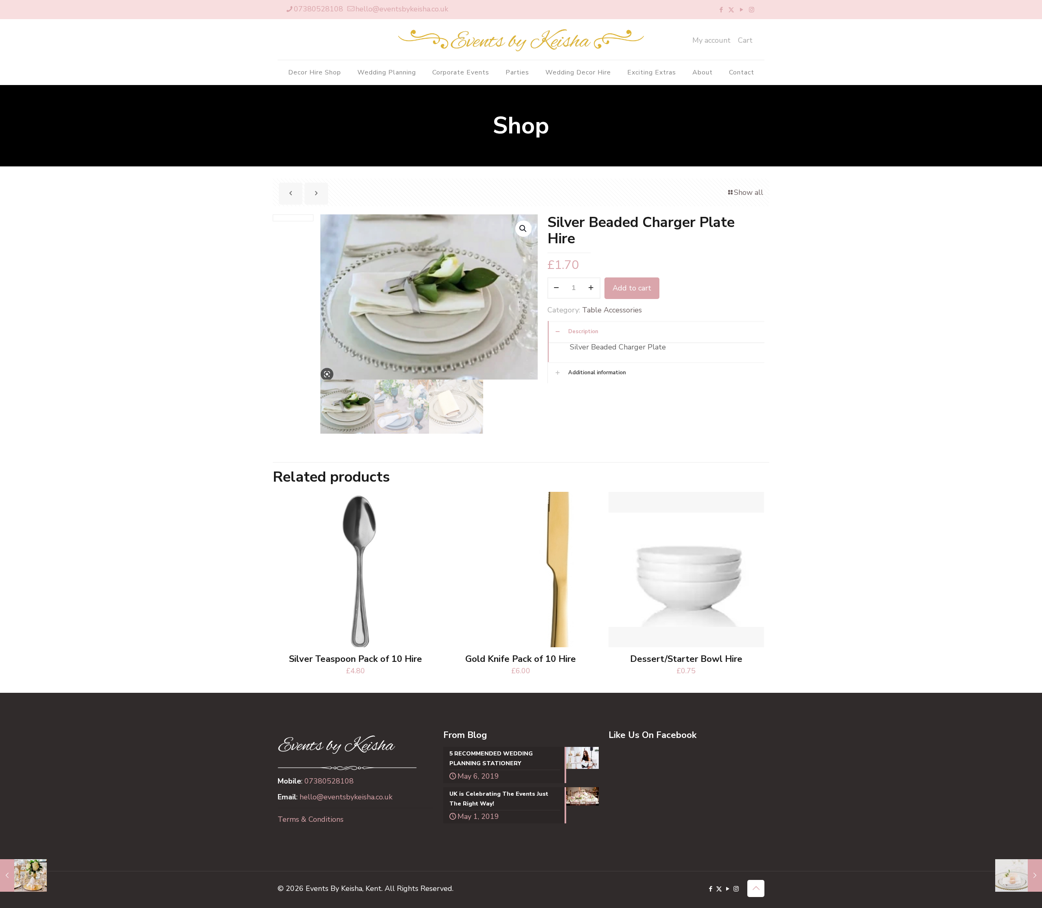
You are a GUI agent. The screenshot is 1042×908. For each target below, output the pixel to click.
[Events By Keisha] (521, 39)
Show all (748, 192)
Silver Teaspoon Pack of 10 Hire (355, 659)
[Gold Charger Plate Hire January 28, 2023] (23, 875)
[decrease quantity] (556, 288)
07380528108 (318, 9)
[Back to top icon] (755, 888)
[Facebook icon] (721, 10)
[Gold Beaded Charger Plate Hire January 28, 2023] (1018, 875)
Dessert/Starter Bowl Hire (686, 659)
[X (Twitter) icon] (731, 10)
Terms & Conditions (311, 819)
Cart (745, 40)
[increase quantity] (591, 288)
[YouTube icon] (741, 10)
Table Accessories (612, 310)
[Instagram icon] (752, 10)
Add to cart (632, 288)
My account (711, 40)
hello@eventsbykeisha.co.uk (401, 9)
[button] (523, 228)
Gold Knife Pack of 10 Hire (520, 659)
